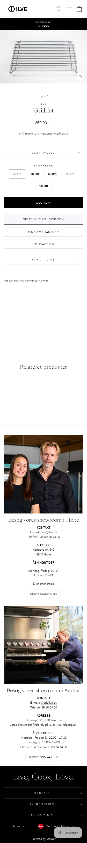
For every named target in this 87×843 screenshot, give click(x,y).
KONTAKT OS (43, 244)
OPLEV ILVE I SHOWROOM (43, 219)
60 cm (52, 174)
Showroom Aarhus (43, 757)
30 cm (17, 174)
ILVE (43, 104)
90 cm (43, 186)
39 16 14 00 (49, 707)
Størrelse (44, 165)
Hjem (42, 96)
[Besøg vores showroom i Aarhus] (43, 645)
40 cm (34, 174)
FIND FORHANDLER (43, 232)
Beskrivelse (43, 152)
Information (42, 804)
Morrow (51, 839)
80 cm (70, 174)
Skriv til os (43, 259)
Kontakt (42, 793)
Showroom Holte (43, 594)
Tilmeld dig (42, 815)
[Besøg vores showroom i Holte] (43, 474)
